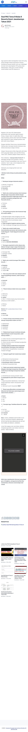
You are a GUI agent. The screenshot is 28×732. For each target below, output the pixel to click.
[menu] (2, 2)
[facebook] (5, 518)
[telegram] (13, 518)
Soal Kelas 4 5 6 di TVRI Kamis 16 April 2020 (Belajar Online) (20, 577)
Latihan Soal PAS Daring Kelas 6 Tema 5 (10, 544)
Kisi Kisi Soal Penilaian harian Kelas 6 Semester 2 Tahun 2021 (7, 593)
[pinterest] (15, 518)
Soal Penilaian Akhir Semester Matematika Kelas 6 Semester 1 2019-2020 (20, 559)
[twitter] (7, 518)
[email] (18, 518)
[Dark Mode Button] (26, 2)
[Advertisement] (14, 44)
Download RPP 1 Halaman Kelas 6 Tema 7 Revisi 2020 (7, 559)
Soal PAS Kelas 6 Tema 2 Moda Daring (7, 576)
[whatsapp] (10, 518)
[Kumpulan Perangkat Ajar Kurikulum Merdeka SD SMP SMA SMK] (14, 2)
